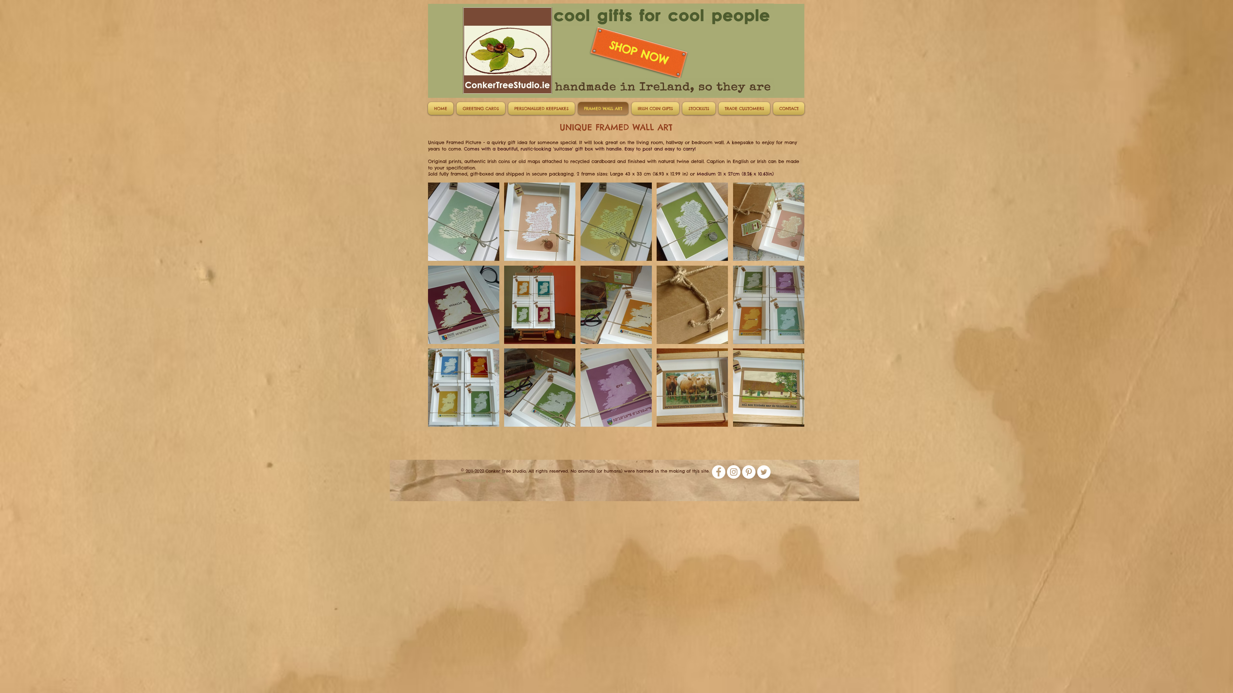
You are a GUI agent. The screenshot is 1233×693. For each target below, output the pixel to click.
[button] (481, 108)
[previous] (439, 307)
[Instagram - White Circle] (733, 472)
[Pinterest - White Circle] (749, 472)
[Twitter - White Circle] (764, 472)
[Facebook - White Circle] (718, 472)
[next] (792, 307)
